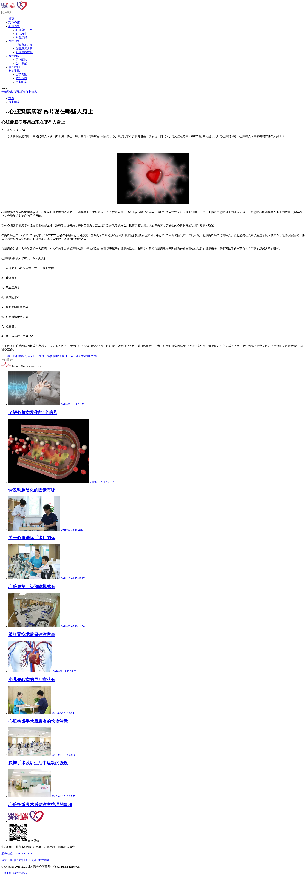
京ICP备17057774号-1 (14, 873)
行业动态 (21, 81)
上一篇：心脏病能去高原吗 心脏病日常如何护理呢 (32, 356)
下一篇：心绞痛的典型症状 (82, 356)
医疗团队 (14, 55)
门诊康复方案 (24, 44)
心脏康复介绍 (24, 29)
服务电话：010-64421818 (16, 853)
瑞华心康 (14, 22)
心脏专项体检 (24, 52)
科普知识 (21, 37)
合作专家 (21, 63)
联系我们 (14, 67)
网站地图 (43, 860)
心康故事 (21, 33)
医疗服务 (14, 41)
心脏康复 (14, 26)
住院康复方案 (24, 48)
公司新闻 (21, 78)
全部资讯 (21, 74)
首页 (11, 18)
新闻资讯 (14, 70)
